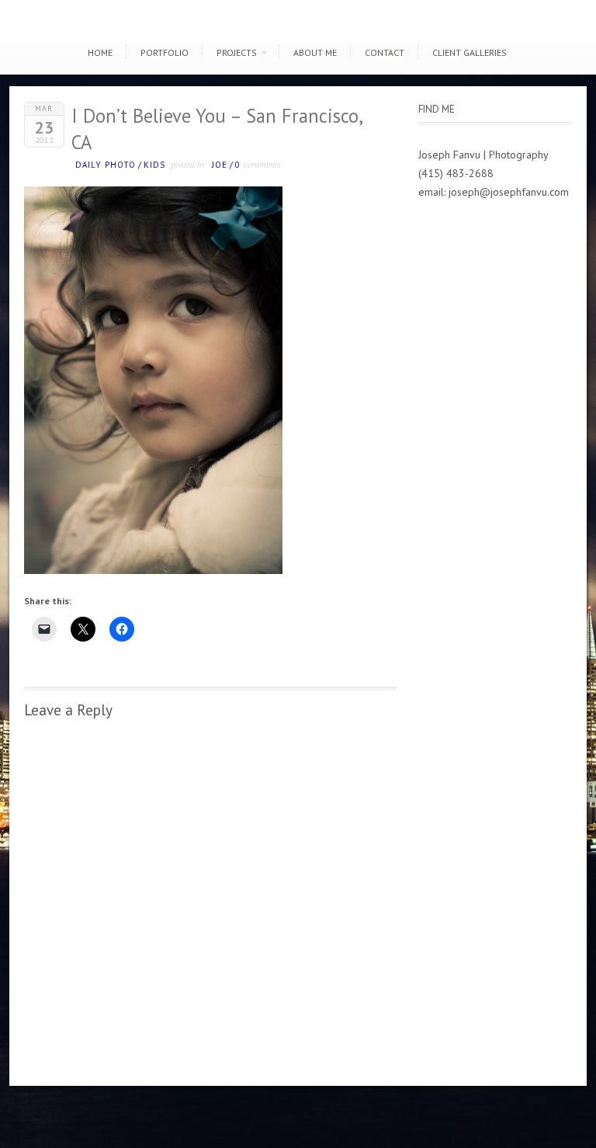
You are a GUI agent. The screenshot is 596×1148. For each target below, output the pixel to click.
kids (154, 164)
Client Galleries (469, 52)
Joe (219, 164)
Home (100, 52)
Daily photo (105, 164)
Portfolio (164, 52)
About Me (315, 52)
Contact (384, 52)
